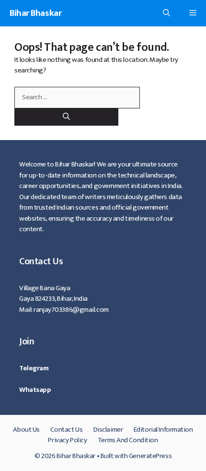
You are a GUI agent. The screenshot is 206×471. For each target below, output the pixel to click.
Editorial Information (163, 430)
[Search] (66, 117)
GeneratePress (150, 456)
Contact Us (66, 430)
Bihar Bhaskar (35, 13)
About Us (26, 430)
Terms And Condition (128, 440)
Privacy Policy (67, 440)
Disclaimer (108, 430)
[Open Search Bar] (166, 13)
